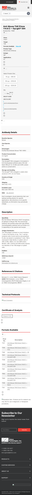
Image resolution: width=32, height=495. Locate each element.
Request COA (7, 316)
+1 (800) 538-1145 (7, 450)
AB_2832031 (10, 193)
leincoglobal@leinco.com (9, 452)
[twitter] (4, 445)
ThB (3, 252)
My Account (9, 2)
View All (19, 46)
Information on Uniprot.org (10, 263)
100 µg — (11, 81)
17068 (3, 258)
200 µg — (11, 85)
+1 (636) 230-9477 (7, 448)
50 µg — (12, 76)
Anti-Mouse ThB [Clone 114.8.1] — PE (18, 352)
